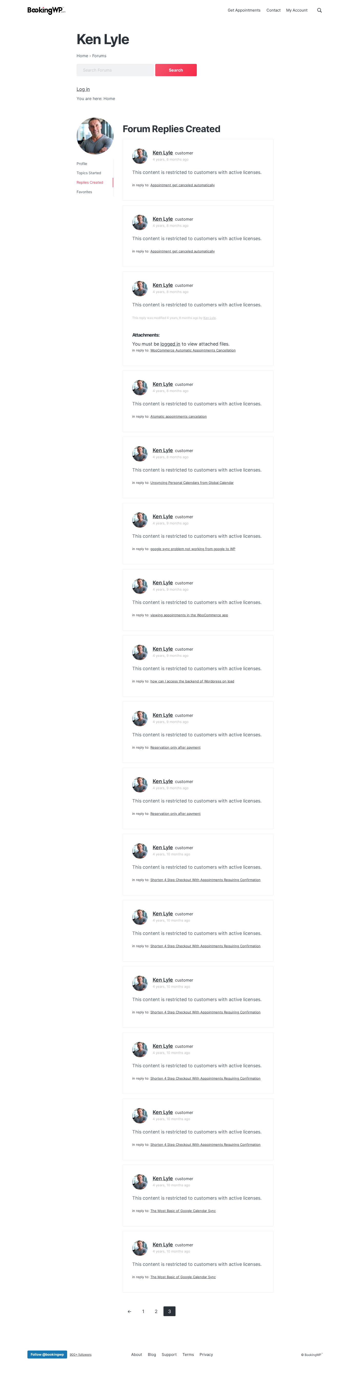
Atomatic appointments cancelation (178, 416)
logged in (170, 344)
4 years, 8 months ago (171, 159)
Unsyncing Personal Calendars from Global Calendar (192, 483)
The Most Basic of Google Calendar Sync (183, 1211)
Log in (83, 89)
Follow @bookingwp (47, 1354)
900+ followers (80, 1354)
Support (169, 1354)
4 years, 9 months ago (171, 523)
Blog (152, 1354)
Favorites (84, 192)
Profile (82, 163)
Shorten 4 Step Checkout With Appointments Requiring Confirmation (205, 880)
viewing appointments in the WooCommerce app (189, 615)
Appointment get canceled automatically (182, 185)
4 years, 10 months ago (171, 854)
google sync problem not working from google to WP (192, 549)
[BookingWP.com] (46, 11)
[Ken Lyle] (95, 136)
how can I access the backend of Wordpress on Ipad (192, 681)
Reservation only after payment (175, 747)
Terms (188, 1354)
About (136, 1354)
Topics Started (89, 173)
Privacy (206, 1354)
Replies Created (90, 182)
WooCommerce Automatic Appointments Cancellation (193, 350)
